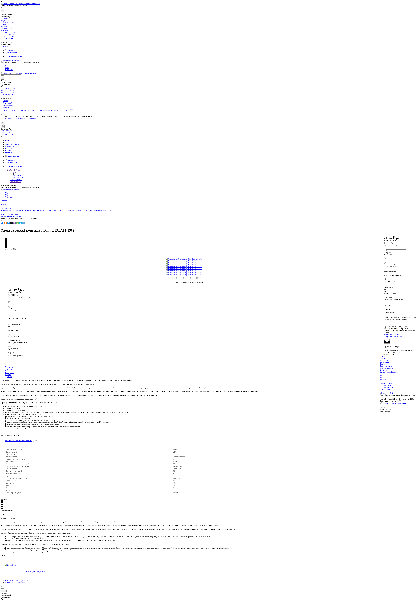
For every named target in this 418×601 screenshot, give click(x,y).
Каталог (383, 356)
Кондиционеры (6, 210)
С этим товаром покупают (15, 582)
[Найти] (2, 10)
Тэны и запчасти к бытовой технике (64, 210)
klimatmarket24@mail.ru (11, 60)
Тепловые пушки (31, 210)
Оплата (8, 375)
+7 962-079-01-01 (7, 38)
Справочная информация (389, 372)
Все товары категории (392, 334)
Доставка (8, 377)
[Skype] (20, 223)
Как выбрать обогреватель (36, 572)
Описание (9, 367)
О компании (384, 362)
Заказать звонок (15, 182)
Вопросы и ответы (386, 368)
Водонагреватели (44, 210)
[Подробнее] (415, 237)
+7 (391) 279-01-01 (8, 32)
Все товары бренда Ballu (393, 336)
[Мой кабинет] (2, 121)
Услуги (382, 358)
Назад (14, 172)
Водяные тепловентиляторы (88, 210)
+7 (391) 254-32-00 (7, 36)
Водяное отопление (106, 210)
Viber (7, 66)
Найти (4, 591)
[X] (11, 223)
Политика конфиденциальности (394, 403)
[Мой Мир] (8, 223)
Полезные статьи (386, 366)
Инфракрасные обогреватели (12, 216)
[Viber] (14, 223)
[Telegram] (23, 223)
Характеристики (11, 369)
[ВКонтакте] (2, 223)
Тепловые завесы (18, 210)
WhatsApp (9, 70)
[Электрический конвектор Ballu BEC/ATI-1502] (190, 259)
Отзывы (8, 371)
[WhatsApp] (17, 223)
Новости (383, 364)
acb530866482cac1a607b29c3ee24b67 (18, 441)
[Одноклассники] (5, 223)
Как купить (9, 373)
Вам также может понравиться (16, 581)
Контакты (383, 370)
